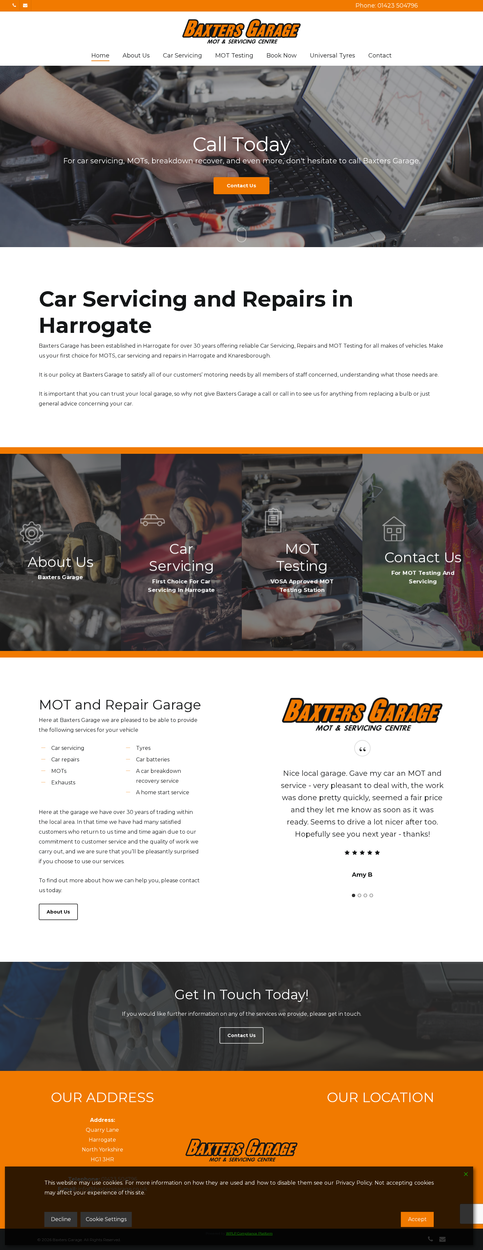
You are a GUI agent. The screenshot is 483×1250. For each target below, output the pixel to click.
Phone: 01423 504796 (387, 5)
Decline (61, 1219)
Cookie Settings (106, 1219)
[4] (371, 871)
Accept (417, 1219)
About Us (211, 202)
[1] (353, 871)
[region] (362, 808)
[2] (359, 871)
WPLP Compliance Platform (249, 1233)
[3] (365, 871)
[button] (58, 912)
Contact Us (270, 202)
